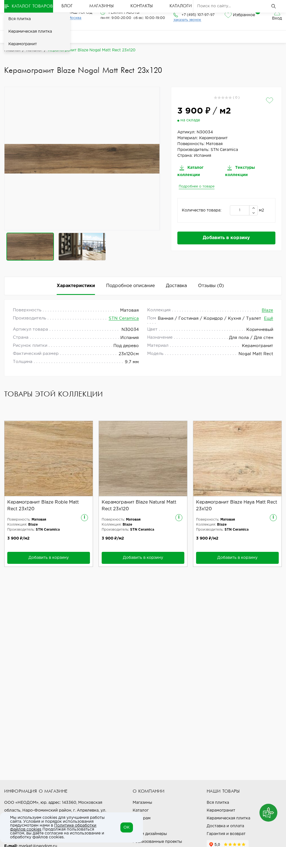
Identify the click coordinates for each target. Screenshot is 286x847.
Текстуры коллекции (240, 171)
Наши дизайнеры (150, 834)
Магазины (101, 6)
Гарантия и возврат (226, 834)
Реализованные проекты (157, 841)
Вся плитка (19, 19)
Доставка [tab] (176, 286)
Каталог (141, 810)
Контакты (141, 6)
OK (126, 827)
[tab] (211, 286)
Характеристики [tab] (76, 286)
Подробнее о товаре (196, 186)
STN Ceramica (124, 318)
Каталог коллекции (190, 171)
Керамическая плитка (30, 31)
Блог (67, 6)
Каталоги (181, 6)
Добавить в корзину (226, 238)
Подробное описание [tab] (130, 286)
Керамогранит (22, 44)
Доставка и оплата (225, 826)
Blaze (267, 310)
